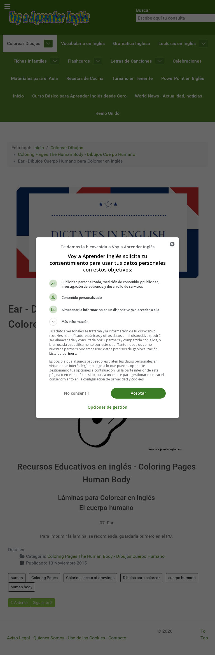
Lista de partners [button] (62, 353)
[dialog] (107, 327)
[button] (107, 322)
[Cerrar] (172, 244)
